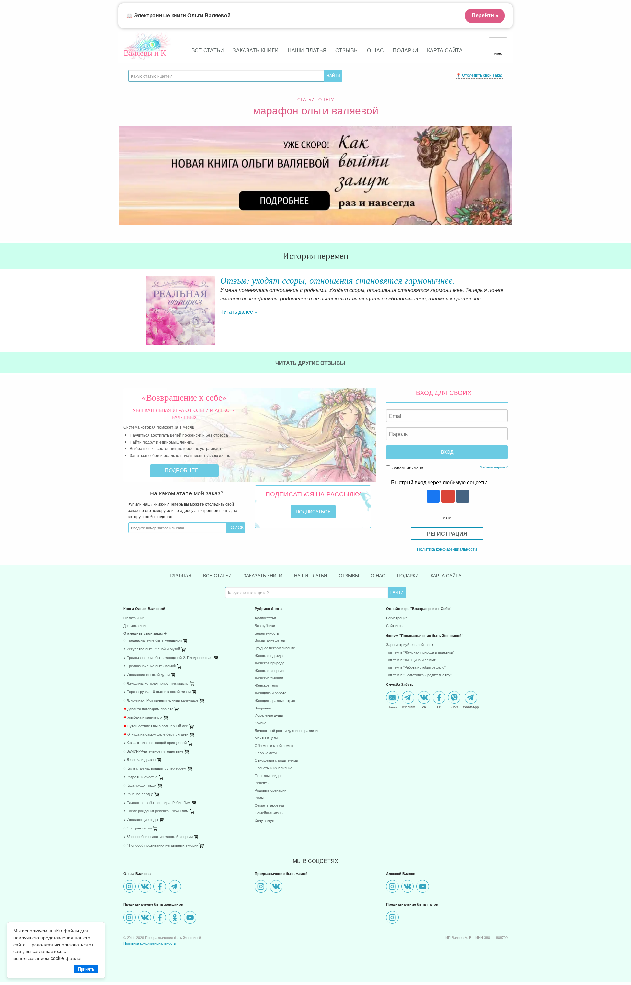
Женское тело (266, 686)
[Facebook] (160, 887)
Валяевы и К (145, 52)
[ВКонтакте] (145, 887)
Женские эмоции (269, 678)
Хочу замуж (264, 821)
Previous (123, 305)
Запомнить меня (407, 467)
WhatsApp (471, 707)
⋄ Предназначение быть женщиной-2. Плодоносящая (167, 658)
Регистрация (447, 533)
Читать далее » (221, 311)
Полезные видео (268, 776)
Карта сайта (445, 50)
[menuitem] (184, 619)
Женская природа (269, 663)
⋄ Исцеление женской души (146, 675)
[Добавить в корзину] (216, 659)
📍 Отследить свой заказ (479, 75)
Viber (454, 707)
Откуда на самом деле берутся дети (155, 735)
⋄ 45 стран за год (137, 828)
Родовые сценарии (270, 790)
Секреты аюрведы (270, 806)
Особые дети (266, 753)
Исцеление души (269, 715)
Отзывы (347, 50)
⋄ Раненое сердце (138, 794)
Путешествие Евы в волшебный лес (155, 726)
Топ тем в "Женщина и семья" (411, 660)
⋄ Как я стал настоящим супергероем (154, 768)
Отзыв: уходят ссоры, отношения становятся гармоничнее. (320, 280)
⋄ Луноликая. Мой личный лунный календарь (161, 700)
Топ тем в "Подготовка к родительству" (419, 675)
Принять (86, 969)
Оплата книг (133, 618)
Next (507, 305)
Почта (392, 707)
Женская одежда (269, 656)
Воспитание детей (270, 640)
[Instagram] (130, 887)
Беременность (267, 633)
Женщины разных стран (275, 701)
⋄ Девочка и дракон (139, 760)
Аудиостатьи (265, 618)
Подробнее (182, 470)
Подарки (405, 50)
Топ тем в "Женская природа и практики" (420, 652)
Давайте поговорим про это (148, 709)
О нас (375, 50)
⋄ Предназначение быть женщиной (152, 640)
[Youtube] (191, 918)
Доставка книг (135, 626)
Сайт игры (394, 626)
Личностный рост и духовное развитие (287, 731)
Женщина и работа (270, 693)
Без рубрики (265, 626)
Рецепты (262, 783)
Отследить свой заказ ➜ (145, 633)
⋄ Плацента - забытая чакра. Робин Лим (156, 803)
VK (424, 707)
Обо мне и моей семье (274, 746)
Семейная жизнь (269, 813)
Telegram (408, 707)
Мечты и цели (266, 738)
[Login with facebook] (432, 496)
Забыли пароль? (494, 466)
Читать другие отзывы (311, 363)
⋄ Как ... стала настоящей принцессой (155, 743)
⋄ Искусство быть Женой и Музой (151, 649)
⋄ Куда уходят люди (139, 785)
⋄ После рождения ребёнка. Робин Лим (156, 811)
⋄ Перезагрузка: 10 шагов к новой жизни (157, 692)
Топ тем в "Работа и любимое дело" (416, 667)
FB (439, 707)
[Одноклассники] (176, 918)
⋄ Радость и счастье (140, 777)
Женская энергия (269, 671)
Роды (259, 798)
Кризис (260, 723)
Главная (180, 575)
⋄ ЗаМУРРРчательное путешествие (153, 751)
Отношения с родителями (276, 760)
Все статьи (207, 50)
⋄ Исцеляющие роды (140, 820)
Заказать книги (256, 50)
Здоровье (263, 708)
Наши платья (307, 50)
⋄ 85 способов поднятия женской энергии (158, 837)
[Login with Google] (447, 496)
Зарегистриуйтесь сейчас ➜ (409, 645)
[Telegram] (176, 887)
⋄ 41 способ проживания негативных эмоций (160, 845)
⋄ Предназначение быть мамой (149, 666)
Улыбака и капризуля (142, 717)
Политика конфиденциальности (447, 549)
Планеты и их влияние (273, 768)
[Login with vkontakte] (462, 496)
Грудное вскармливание (275, 648)
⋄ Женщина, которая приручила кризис (156, 683)
